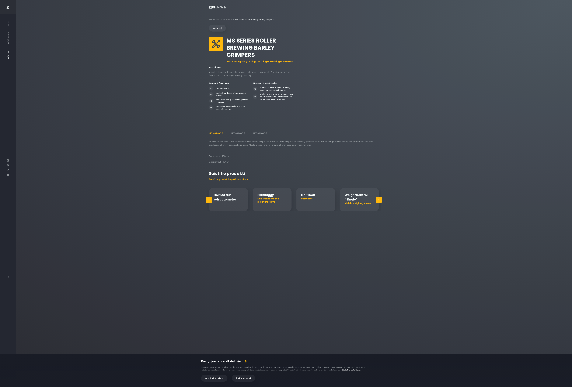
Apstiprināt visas (214, 378)
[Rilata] (217, 7)
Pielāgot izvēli (243, 378)
